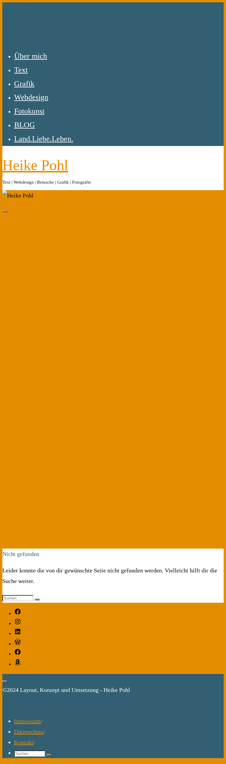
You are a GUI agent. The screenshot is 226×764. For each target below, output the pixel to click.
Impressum (27, 721)
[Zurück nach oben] (4, 681)
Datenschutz (29, 731)
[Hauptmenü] (4, 211)
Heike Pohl (35, 165)
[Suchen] (37, 599)
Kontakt (23, 742)
